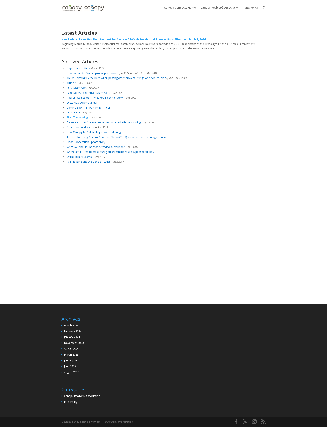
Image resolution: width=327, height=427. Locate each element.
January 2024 (72, 337)
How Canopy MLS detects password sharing (94, 132)
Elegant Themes (88, 421)
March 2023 (71, 354)
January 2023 (72, 360)
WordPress (125, 421)
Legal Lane (73, 112)
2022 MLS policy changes (82, 102)
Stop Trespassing (77, 117)
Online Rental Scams (79, 156)
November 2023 (74, 343)
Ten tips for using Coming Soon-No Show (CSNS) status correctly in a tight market (117, 137)
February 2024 (73, 331)
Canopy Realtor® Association (220, 7)
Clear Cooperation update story (86, 142)
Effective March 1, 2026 (190, 39)
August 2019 (71, 372)
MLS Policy (251, 7)
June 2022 (70, 366)
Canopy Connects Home (180, 7)
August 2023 (71, 348)
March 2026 (71, 325)
